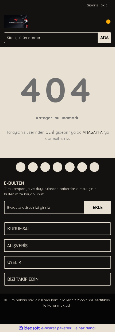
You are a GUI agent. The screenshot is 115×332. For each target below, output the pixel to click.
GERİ (49, 132)
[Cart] (105, 21)
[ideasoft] (29, 328)
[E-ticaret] (56, 328)
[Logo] (16, 21)
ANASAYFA (93, 132)
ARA (104, 37)
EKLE (98, 207)
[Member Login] (95, 21)
